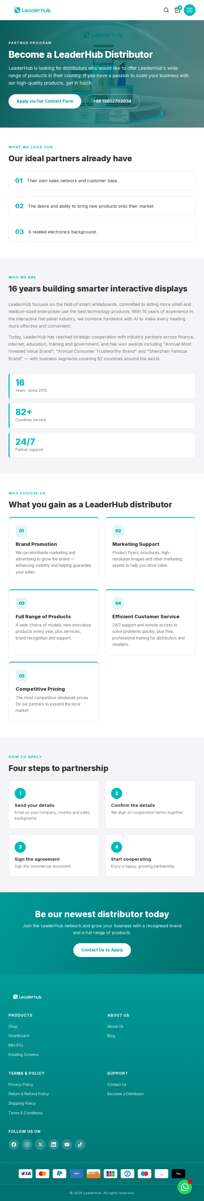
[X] (40, 1144)
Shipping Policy (22, 1103)
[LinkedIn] (53, 1144)
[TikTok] (80, 1144)
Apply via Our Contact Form (44, 101)
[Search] (166, 10)
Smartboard (18, 1035)
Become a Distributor (125, 1093)
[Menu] (190, 10)
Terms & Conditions (25, 1113)
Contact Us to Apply (102, 949)
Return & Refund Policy (28, 1093)
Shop (13, 1026)
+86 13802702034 (112, 101)
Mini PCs (15, 1045)
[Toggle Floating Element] (184, 1187)
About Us (115, 1026)
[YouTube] (67, 1144)
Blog (111, 1035)
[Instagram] (27, 1144)
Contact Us (116, 1084)
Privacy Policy (20, 1084)
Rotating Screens (23, 1054)
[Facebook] (13, 1144)
